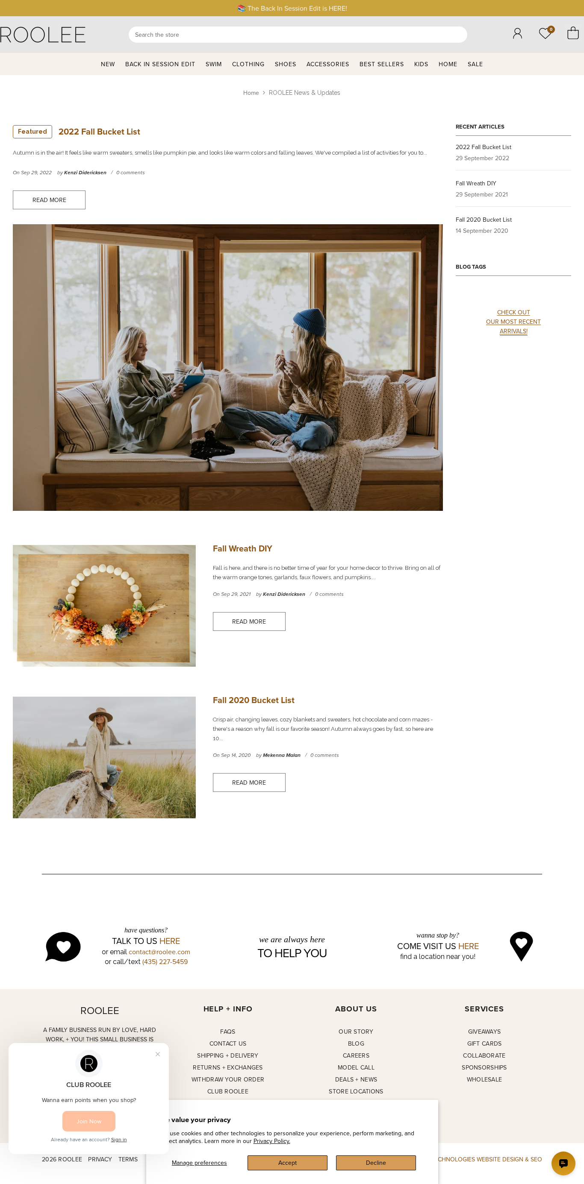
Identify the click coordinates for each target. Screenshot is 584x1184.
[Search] (298, 34)
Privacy (100, 1159)
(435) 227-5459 (165, 961)
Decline (376, 1162)
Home (251, 92)
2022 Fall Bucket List (79, 131)
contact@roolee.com (159, 951)
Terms (128, 1159)
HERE (169, 941)
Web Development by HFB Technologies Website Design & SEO (446, 1159)
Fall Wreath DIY (242, 548)
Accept (287, 1162)
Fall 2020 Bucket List (254, 700)
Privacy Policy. (272, 1141)
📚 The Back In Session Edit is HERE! (292, 8)
